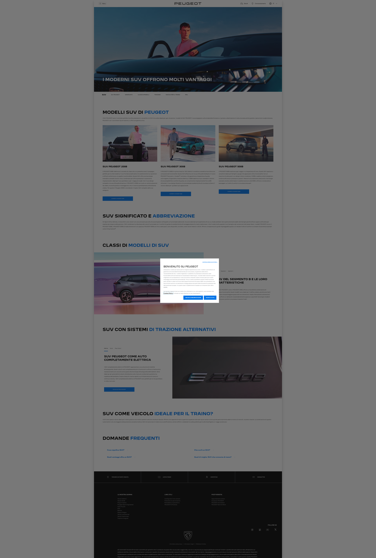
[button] (209, 262)
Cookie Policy (168, 293)
